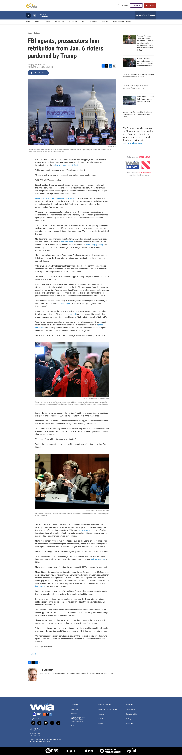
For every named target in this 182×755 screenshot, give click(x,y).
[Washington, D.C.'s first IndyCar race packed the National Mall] (129, 100)
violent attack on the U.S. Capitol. (66, 165)
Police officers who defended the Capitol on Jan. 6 (56, 198)
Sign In (125, 5)
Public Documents (77, 721)
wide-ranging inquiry (94, 244)
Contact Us (74, 704)
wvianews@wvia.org (133, 143)
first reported (40, 586)
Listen (47, 22)
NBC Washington (63, 303)
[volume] (34, 15)
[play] (28, 15)
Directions (129, 704)
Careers (101, 714)
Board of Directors (104, 704)
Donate (151, 5)
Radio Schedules (131, 714)
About (128, 22)
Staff (72, 726)
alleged (73, 314)
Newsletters (118, 22)
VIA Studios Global (77, 719)
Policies (101, 723)
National (37, 33)
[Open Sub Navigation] (32, 22)
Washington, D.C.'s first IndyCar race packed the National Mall (145, 99)
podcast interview (98, 559)
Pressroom (74, 709)
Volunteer (101, 719)
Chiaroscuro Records (78, 717)
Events (105, 22)
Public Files (130, 723)
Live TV (137, 5)
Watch (37, 22)
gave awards (84, 530)
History (128, 719)
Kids (84, 22)
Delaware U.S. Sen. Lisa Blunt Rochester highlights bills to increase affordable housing (137, 114)
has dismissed (67, 242)
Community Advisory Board (107, 709)
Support (93, 22)
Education (72, 22)
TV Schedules (130, 709)
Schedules (59, 22)
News (28, 22)
